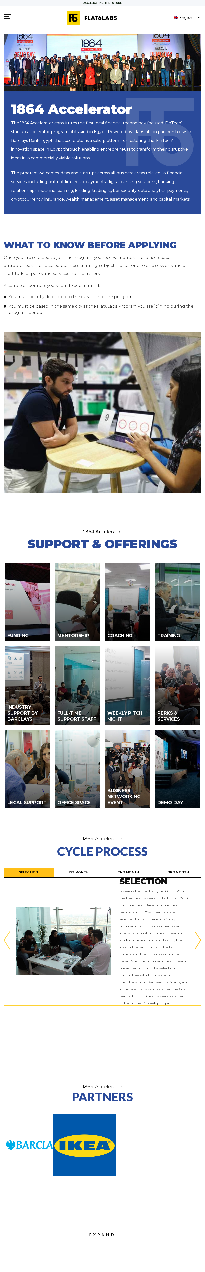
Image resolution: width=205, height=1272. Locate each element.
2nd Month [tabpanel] (128, 872)
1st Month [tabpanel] (78, 872)
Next (198, 941)
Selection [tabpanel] (28, 872)
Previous (7, 941)
